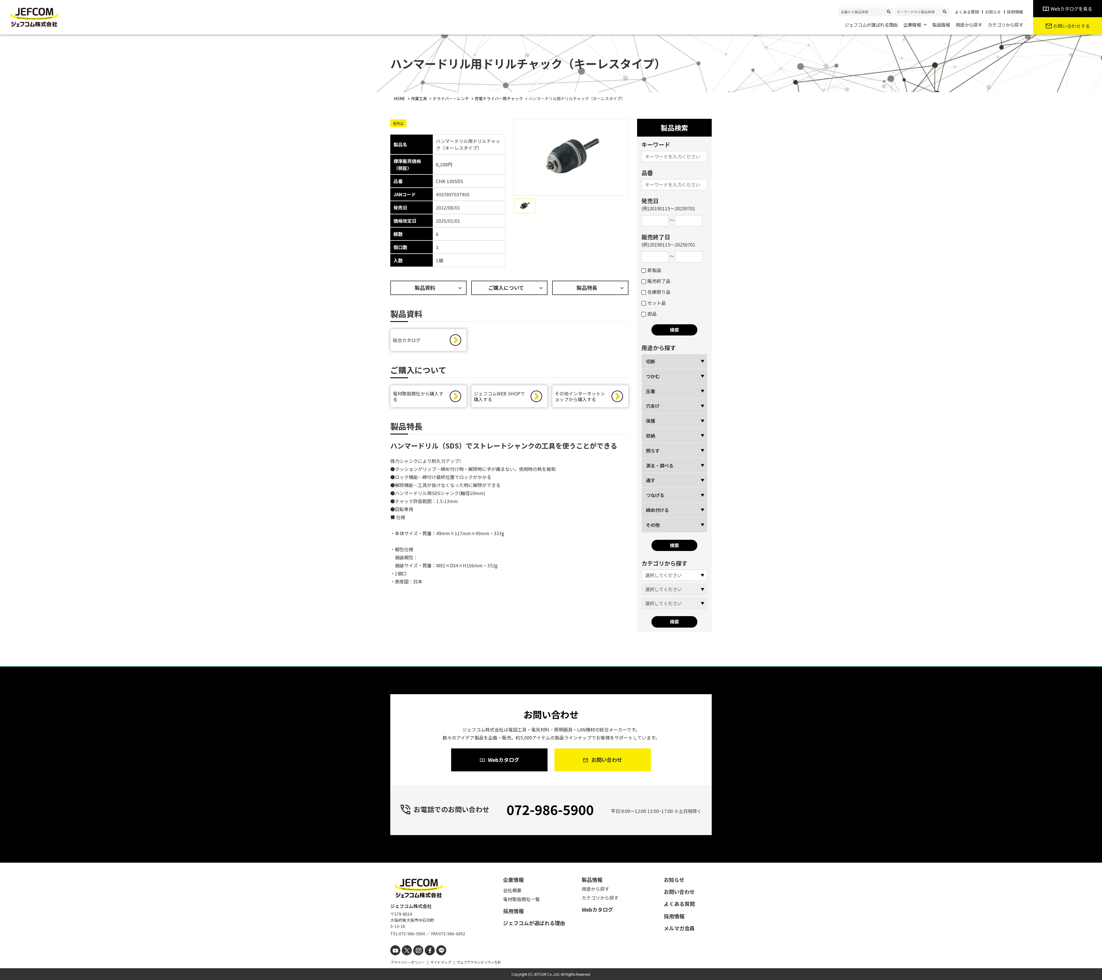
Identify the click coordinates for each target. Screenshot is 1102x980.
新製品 (654, 270)
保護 (650, 420)
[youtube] (395, 950)
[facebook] (430, 950)
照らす (653, 450)
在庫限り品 (658, 292)
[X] (407, 950)
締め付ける (657, 510)
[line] (441, 950)
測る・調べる (660, 465)
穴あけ (653, 405)
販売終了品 (658, 281)
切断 (650, 361)
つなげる (655, 495)
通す (650, 480)
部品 (652, 314)
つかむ (653, 376)
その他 (653, 524)
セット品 (656, 303)
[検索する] (888, 11)
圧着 (650, 391)
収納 (650, 435)
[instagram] (418, 950)
